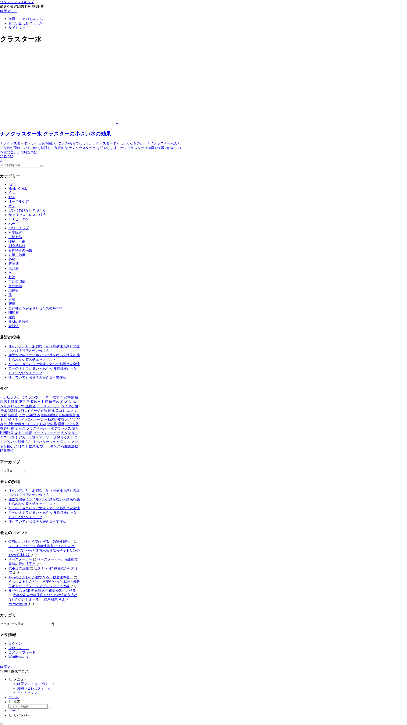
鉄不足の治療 (18, 568)
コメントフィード (22, 652)
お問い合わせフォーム (34, 688)
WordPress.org (18, 656)
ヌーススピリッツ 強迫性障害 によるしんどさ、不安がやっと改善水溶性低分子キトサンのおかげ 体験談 (44, 550)
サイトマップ (27, 692)
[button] (41, 166)
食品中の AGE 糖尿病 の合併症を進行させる (42, 590)
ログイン (15, 643)
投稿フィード (18, 648)
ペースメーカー (20, 559)
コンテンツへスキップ (17, 2)
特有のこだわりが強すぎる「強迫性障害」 (40, 541)
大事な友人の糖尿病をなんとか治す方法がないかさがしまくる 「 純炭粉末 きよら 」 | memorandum (42, 599)
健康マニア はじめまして (36, 684)
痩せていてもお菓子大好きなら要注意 (37, 377)
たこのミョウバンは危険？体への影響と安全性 (44, 364)
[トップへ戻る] (1, 724)
